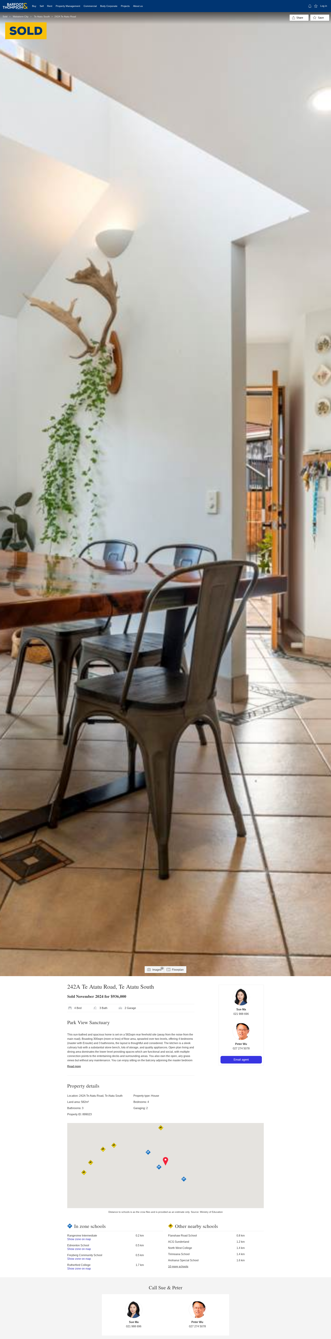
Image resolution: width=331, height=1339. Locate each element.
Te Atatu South (42, 16)
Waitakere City (20, 16)
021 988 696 (241, 1013)
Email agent (241, 1059)
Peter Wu (241, 1044)
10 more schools (178, 1266)
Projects (125, 6)
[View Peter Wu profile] (241, 1031)
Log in (323, 5)
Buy (34, 6)
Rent (49, 6)
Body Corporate (108, 6)
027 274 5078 (241, 1048)
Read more (74, 1066)
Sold (5, 16)
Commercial (90, 6)
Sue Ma (241, 1009)
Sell (42, 6)
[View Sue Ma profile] (241, 997)
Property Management (68, 6)
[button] (165, 1161)
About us (138, 6)
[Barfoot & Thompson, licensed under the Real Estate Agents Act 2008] (15, 4)
